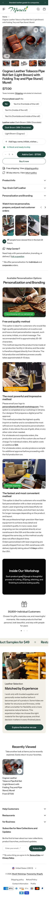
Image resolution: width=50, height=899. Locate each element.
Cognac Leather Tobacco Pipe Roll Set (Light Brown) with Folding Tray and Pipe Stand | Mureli (23, 77)
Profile (33, 884)
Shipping (19, 93)
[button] (3, 3)
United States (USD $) (24, 868)
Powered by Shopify (35, 874)
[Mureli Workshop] (18, 9)
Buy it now (24, 161)
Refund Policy (31, 880)
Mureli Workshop (19, 874)
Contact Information (20, 884)
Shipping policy (17, 880)
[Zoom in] (24, 42)
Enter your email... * (13, 848)
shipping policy (31, 168)
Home (4, 17)
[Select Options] (19, 771)
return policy (31, 172)
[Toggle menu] (4, 9)
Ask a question (17, 256)
